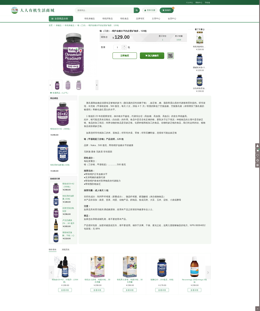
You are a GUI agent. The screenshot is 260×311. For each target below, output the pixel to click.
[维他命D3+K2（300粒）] (56, 188)
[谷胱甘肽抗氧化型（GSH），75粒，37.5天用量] (56, 212)
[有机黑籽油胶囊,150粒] (56, 200)
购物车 (169, 9)
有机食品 (124, 18)
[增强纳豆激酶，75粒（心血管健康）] (56, 237)
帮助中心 (199, 3)
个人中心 (189, 3)
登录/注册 (151, 10)
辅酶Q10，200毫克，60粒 (162, 279)
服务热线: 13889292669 (150, 306)
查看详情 (65, 290)
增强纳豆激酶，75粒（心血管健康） (68, 235)
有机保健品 (89, 18)
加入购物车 (153, 55)
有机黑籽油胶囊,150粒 (60, 165)
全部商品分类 (61, 18)
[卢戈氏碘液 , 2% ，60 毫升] (56, 224)
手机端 (207, 3)
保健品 (59, 25)
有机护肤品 (107, 18)
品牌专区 (140, 18)
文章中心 (156, 18)
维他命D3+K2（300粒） (60, 129)
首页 (51, 25)
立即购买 (124, 55)
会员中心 (172, 18)
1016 (179, 40)
